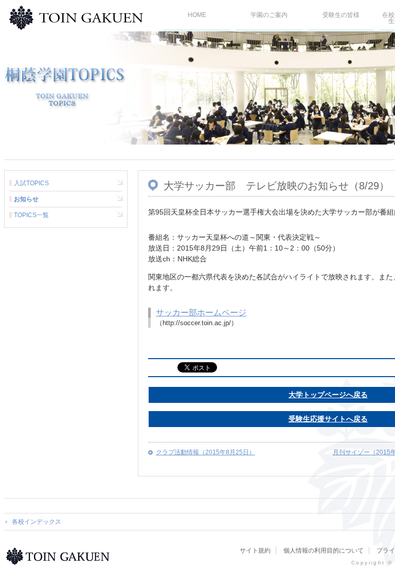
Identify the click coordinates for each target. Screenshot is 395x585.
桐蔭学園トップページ (59, 556)
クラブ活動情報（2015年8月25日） (205, 452)
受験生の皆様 (341, 15)
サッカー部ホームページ (201, 312)
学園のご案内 (269, 15)
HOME (197, 15)
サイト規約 (255, 550)
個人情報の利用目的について (323, 550)
